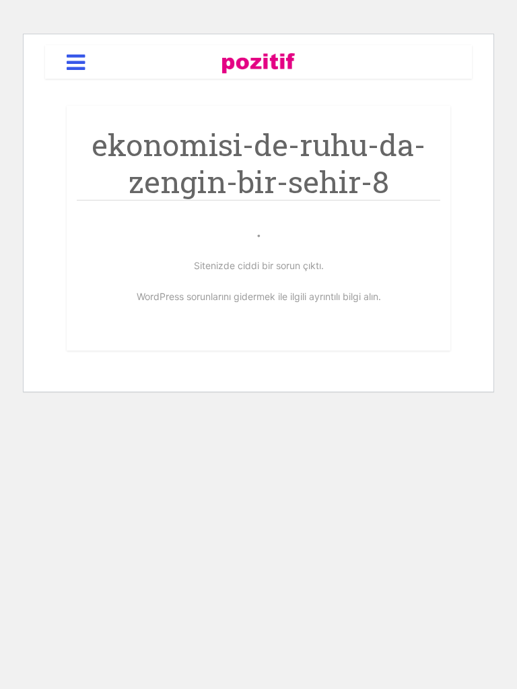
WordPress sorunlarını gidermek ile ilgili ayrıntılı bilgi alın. (259, 296)
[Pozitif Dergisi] (259, 60)
